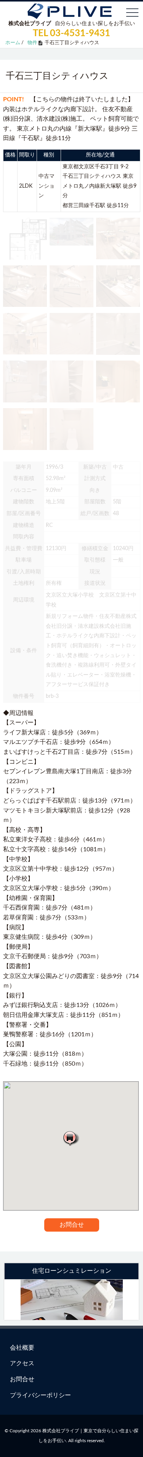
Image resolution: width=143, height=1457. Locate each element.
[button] (70, 1138)
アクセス (22, 1363)
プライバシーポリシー (40, 1395)
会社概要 (22, 1348)
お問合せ (71, 1225)
